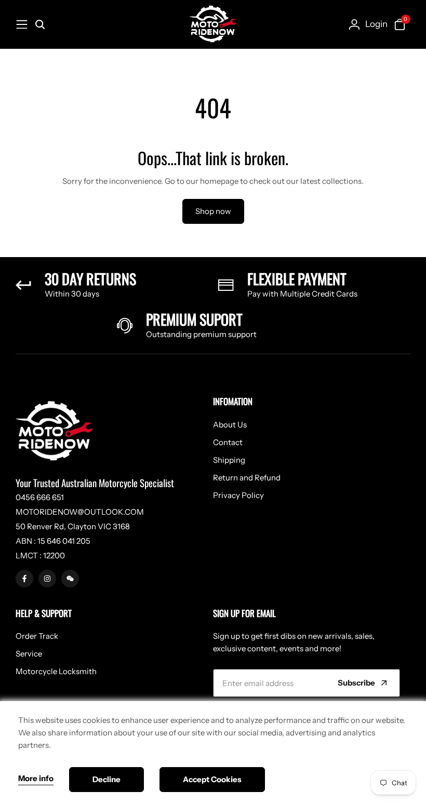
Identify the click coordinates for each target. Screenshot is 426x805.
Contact (228, 442)
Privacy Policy (238, 495)
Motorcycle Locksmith (56, 671)
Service (29, 654)
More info (36, 778)
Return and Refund (247, 477)
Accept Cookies (212, 779)
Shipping (229, 460)
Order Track (37, 636)
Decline (106, 779)
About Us (230, 425)
